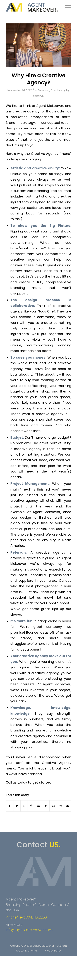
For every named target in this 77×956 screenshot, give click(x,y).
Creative (56, 90)
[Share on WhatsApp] (24, 805)
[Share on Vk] (53, 805)
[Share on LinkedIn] (38, 805)
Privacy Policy (53, 950)
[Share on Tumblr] (45, 805)
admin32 (38, 96)
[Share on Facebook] (9, 805)
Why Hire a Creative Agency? (38, 79)
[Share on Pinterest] (31, 805)
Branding (43, 90)
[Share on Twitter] (16, 805)
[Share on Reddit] (60, 805)
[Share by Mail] (67, 805)
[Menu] (66, 7)
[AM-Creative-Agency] (38, 45)
